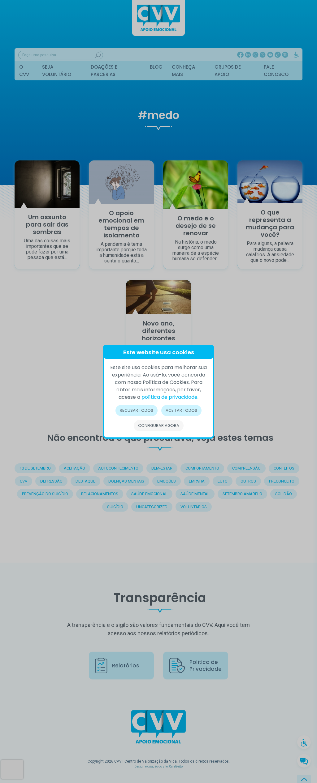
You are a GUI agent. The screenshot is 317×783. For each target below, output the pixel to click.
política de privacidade (169, 397)
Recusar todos (136, 410)
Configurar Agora (158, 425)
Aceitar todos (181, 410)
